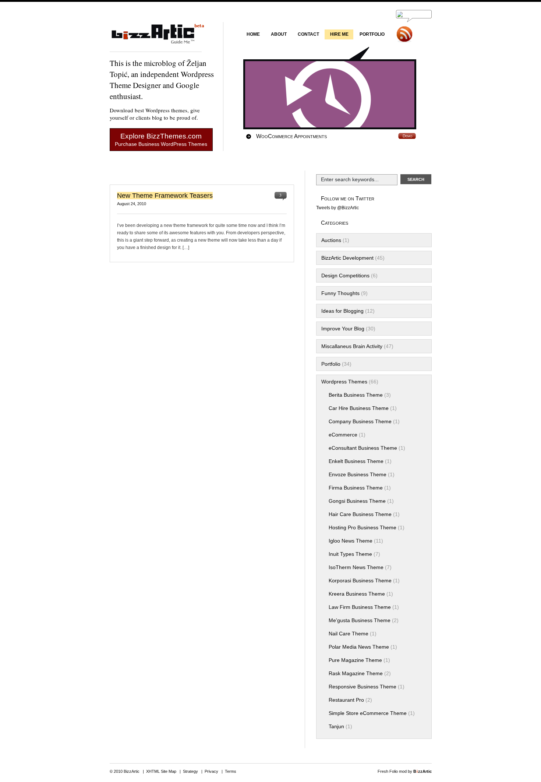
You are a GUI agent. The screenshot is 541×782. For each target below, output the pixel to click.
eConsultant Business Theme (363, 448)
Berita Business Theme (356, 395)
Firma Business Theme (356, 488)
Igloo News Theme (350, 541)
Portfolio (330, 364)
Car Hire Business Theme (359, 408)
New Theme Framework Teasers (165, 195)
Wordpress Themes (344, 382)
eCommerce (343, 435)
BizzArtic (156, 37)
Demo (407, 136)
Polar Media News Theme (359, 647)
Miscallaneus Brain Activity (351, 346)
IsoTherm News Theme (356, 567)
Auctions (331, 240)
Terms (230, 771)
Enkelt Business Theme (356, 461)
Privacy (211, 771)
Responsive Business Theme (362, 687)
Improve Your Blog (342, 329)
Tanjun (336, 726)
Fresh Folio (388, 771)
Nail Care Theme (348, 634)
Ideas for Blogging (342, 311)
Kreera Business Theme (357, 594)
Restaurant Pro (346, 700)
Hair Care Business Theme (360, 514)
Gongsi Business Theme (357, 501)
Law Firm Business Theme (360, 607)
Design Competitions (345, 275)
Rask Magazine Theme (356, 673)
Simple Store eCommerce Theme (368, 713)
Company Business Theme (360, 421)
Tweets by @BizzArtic (337, 207)
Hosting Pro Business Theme (362, 527)
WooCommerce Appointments (291, 136)
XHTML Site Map (161, 771)
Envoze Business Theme (357, 474)
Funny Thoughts (340, 293)
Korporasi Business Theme (360, 580)
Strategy (190, 771)
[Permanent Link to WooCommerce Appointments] (335, 94)
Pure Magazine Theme (355, 660)
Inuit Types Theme (350, 554)
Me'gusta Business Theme (359, 620)
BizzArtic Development (347, 258)
